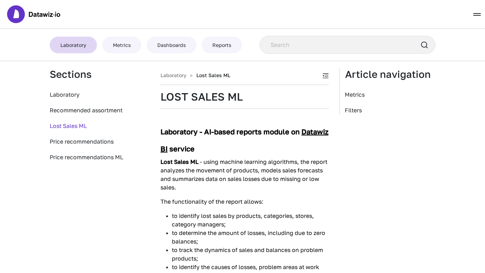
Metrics (355, 94)
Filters (353, 110)
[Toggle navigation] (477, 14)
